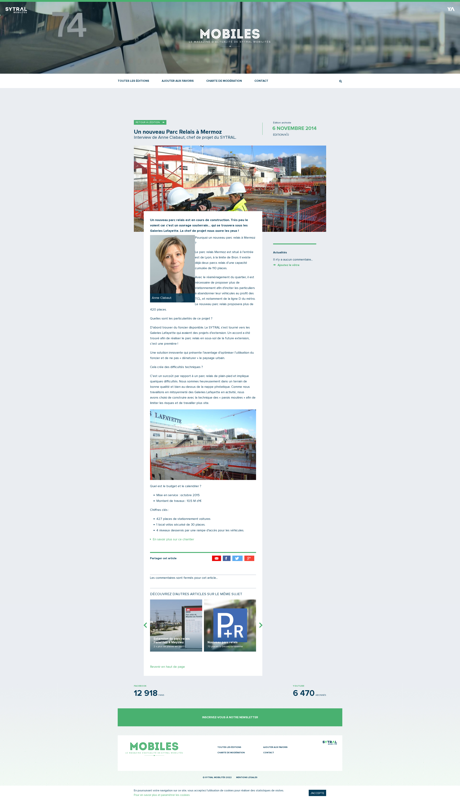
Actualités (280, 252)
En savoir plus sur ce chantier (173, 539)
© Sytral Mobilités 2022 (217, 777)
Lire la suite (176, 625)
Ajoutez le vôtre (289, 265)
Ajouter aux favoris (178, 80)
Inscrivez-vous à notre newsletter (230, 717)
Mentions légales (246, 777)
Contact (261, 80)
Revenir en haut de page (167, 666)
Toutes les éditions (133, 80)
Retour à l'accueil (230, 45)
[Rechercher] (340, 81)
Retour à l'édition (148, 122)
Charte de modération (224, 80)
